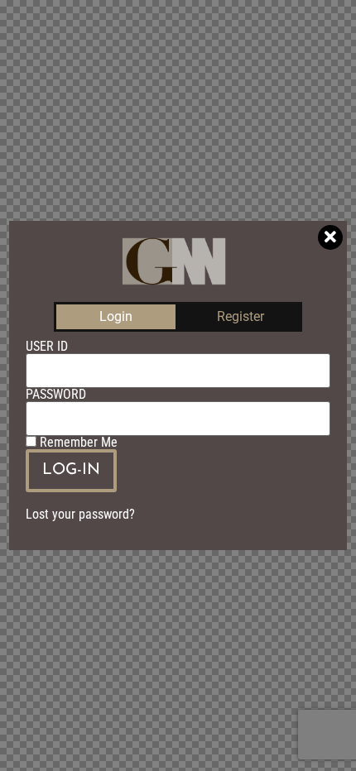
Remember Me (77, 442)
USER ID (47, 346)
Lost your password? (80, 514)
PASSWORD (56, 394)
